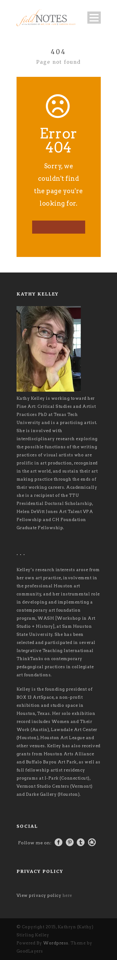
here (67, 895)
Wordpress (55, 943)
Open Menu (94, 18)
